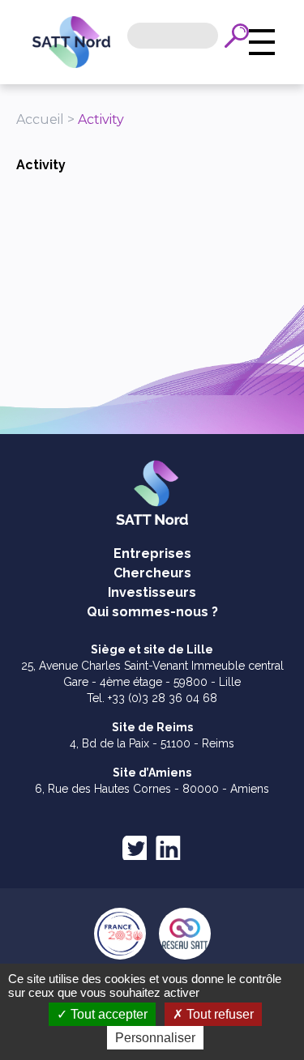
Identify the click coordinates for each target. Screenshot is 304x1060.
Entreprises (152, 553)
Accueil (40, 119)
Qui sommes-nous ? (152, 611)
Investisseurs (152, 592)
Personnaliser (155, 1038)
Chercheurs (152, 573)
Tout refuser (218, 1014)
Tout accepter (107, 1014)
